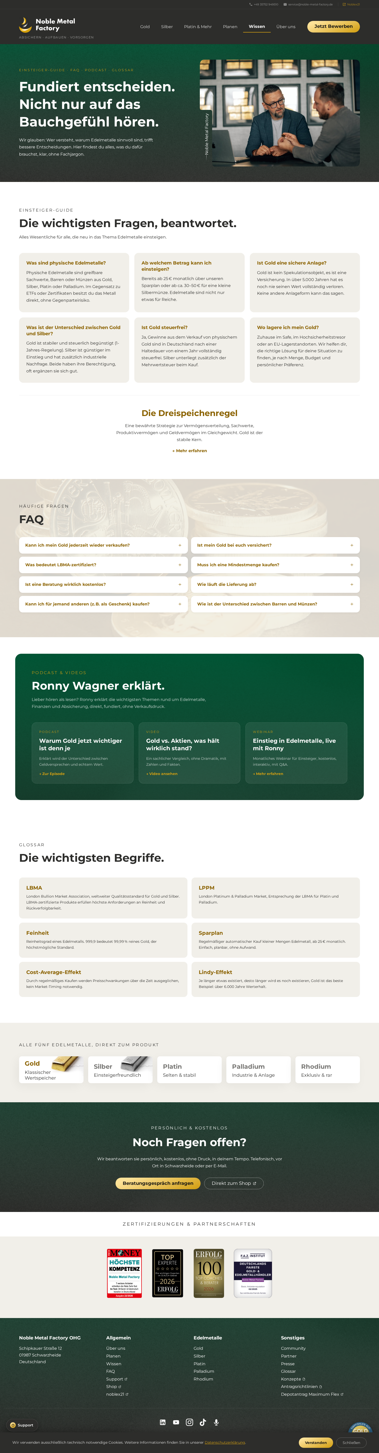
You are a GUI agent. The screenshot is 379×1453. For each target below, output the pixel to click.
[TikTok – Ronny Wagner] (203, 1422)
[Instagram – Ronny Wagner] (189, 1422)
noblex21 (115, 1394)
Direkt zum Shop (231, 1183)
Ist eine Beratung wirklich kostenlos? (65, 584)
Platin (199, 1363)
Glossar (288, 1371)
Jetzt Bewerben (334, 26)
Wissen (257, 26)
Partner (288, 1356)
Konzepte (291, 1379)
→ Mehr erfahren (189, 450)
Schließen (351, 1442)
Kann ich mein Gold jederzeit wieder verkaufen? (77, 545)
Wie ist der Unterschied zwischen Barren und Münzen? (257, 604)
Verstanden (316, 1442)
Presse (288, 1363)
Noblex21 (353, 4)
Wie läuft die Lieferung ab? (226, 584)
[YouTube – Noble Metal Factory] (176, 1422)
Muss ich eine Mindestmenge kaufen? (238, 564)
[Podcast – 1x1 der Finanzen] (216, 1422)
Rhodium (203, 1379)
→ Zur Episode (52, 773)
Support (114, 1379)
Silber (167, 26)
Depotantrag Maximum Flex (310, 1394)
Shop (111, 1386)
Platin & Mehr (198, 26)
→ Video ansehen (162, 773)
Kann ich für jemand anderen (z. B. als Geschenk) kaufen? (87, 604)
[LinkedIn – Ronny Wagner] (162, 1422)
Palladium (204, 1371)
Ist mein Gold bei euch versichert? (234, 545)
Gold (145, 26)
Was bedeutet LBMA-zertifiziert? (60, 564)
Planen (230, 26)
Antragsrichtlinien (299, 1386)
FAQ (110, 1371)
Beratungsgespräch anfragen (158, 1183)
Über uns (285, 26)
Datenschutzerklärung (225, 1442)
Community (293, 1348)
